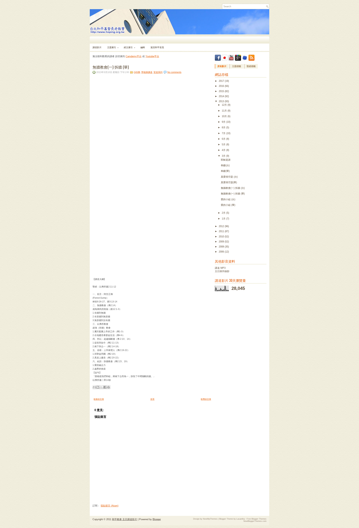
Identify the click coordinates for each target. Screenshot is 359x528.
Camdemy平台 (134, 56)
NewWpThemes (210, 519)
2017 (222, 81)
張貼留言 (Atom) (109, 505)
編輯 (142, 47)
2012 (222, 226)
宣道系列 (158, 72)
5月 (224, 144)
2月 (224, 212)
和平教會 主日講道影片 (124, 519)
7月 (224, 133)
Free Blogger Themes (256, 519)
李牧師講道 (146, 72)
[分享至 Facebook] (105, 387)
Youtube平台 (152, 56)
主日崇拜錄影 (222, 271)
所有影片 (221, 66)
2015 (222, 91)
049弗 (137, 72)
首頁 (152, 399)
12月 (225, 104)
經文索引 (129, 47)
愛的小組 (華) (228, 205)
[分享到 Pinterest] (108, 387)
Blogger (157, 519)
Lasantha (240, 519)
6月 (224, 138)
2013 (222, 101)
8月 (224, 127)
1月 (224, 218)
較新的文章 (99, 399)
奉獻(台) (225, 165)
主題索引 (113, 47)
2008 (222, 246)
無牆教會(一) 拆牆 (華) (111, 67)
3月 (224, 155)
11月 (225, 110)
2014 (222, 96)
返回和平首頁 (157, 47)
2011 (222, 231)
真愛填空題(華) (229, 182)
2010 (222, 236)
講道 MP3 (220, 268)
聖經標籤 (251, 66)
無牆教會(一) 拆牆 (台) (233, 188)
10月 (225, 116)
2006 (222, 251)
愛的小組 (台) (228, 199)
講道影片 (97, 47)
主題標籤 (236, 66)
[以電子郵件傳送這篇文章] (94, 387)
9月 (224, 121)
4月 (224, 150)
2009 (222, 241)
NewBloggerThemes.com (254, 521)
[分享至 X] (101, 387)
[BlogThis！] (98, 387)
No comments (174, 72)
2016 (222, 86)
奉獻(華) (225, 171)
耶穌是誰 (226, 159)
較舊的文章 (206, 399)
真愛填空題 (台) (229, 176)
